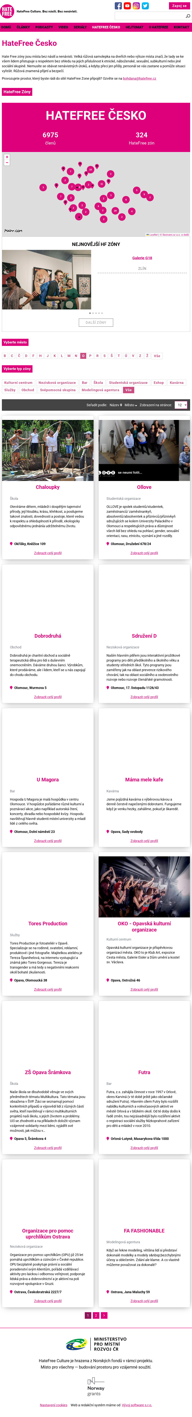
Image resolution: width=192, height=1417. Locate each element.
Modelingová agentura (100, 390)
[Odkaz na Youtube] (127, 5)
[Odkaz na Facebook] (118, 5)
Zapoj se (179, 6)
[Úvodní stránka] (38, 11)
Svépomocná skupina (58, 390)
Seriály (80, 27)
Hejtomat (134, 27)
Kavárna (177, 383)
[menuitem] (23, 27)
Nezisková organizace (57, 383)
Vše (157, 356)
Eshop (159, 383)
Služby (10, 390)
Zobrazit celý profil (48, 553)
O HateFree (158, 27)
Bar (85, 383)
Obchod (28, 390)
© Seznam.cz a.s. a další (174, 234)
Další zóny (96, 322)
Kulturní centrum (18, 383)
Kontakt (181, 27)
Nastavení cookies (53, 1405)
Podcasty (44, 27)
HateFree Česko (106, 27)
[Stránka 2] (104, 1315)
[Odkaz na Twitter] (145, 5)
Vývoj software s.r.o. (137, 1405)
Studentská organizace (128, 383)
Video (63, 27)
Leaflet (153, 234)
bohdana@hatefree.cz (139, 78)
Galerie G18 (142, 258)
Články (23, 27)
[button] (70, 209)
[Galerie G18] (49, 279)
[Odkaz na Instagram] (136, 5)
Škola (98, 383)
